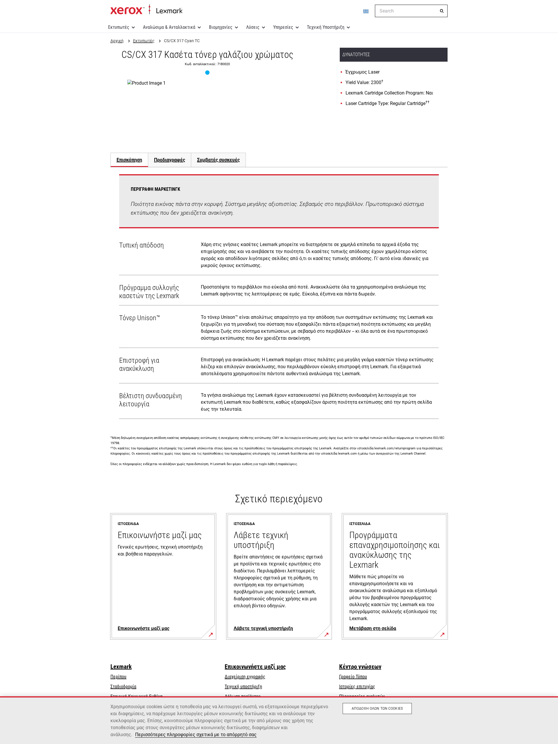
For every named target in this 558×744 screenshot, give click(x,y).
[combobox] (411, 11)
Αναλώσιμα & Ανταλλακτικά (169, 27)
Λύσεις (253, 27)
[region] (279, 720)
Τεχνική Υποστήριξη (325, 27)
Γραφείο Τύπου (353, 676)
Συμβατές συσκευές (218, 160)
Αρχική (146, 10)
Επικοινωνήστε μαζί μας (255, 666)
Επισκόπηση (129, 160)
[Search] (442, 11)
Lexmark (121, 666)
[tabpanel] (279, 297)
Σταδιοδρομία (123, 686)
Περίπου (118, 676)
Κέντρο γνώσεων (360, 666)
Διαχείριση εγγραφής (245, 676)
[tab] (129, 160)
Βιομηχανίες (221, 27)
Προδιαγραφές (169, 160)
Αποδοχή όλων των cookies (377, 708)
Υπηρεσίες (283, 27)
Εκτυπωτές (118, 27)
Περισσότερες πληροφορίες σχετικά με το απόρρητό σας (196, 734)
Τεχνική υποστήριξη (243, 686)
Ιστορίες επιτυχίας (357, 686)
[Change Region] (366, 11)
